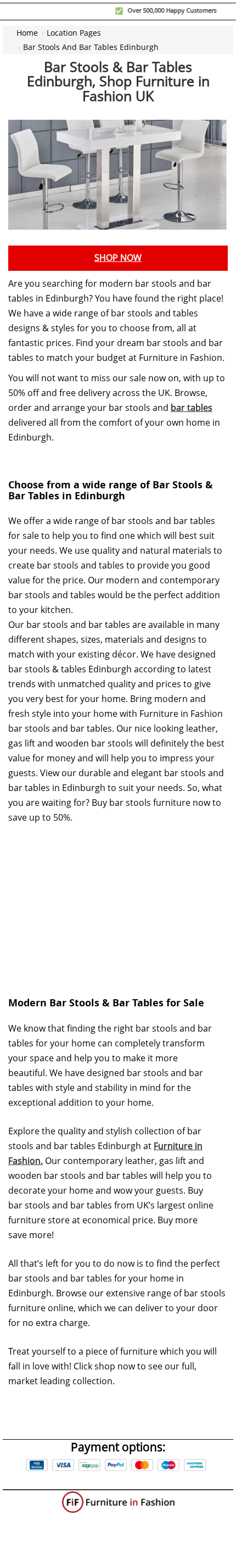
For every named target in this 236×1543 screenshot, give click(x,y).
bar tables (191, 408)
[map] (118, 902)
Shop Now (118, 258)
